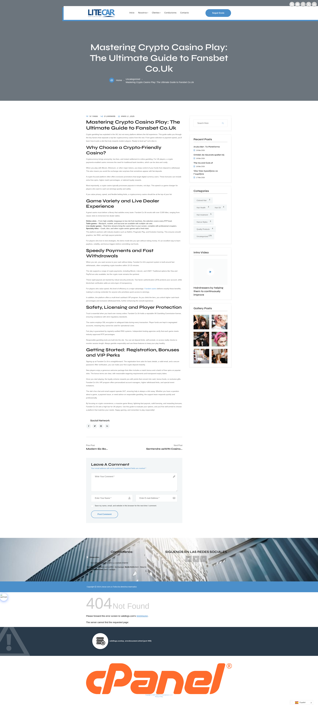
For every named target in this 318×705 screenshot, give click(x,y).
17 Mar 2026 (200, 177)
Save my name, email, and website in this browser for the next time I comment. (126, 506)
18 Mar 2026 (200, 158)
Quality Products (203, 229)
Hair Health (201, 208)
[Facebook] (196, 559)
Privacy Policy (159, 696)
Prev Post (90, 445)
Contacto (184, 12)
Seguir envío (218, 13)
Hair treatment (202, 215)
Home (119, 80)
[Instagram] (203, 559)
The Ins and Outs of (203, 163)
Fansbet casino (150, 289)
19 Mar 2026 (200, 150)
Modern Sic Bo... (97, 448)
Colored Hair (202, 200)
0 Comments (109, 116)
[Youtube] (188, 559)
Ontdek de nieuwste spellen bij (209, 155)
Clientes (155, 12)
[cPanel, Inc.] (159, 679)
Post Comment (105, 514)
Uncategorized (133, 79)
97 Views (94, 116)
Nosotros (142, 12)
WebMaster (142, 616)
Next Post (178, 445)
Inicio (131, 12)
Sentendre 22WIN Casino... (164, 448)
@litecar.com (103, 567)
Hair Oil (218, 208)
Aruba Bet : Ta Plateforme (207, 147)
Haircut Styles (202, 222)
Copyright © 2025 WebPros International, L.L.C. (159, 695)
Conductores (170, 12)
